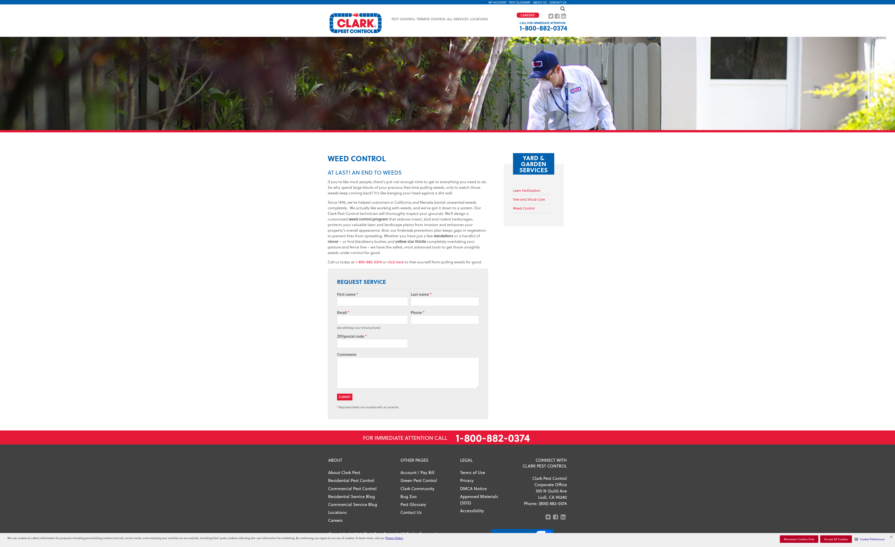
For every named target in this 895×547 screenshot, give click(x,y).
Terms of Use (472, 472)
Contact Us (557, 2)
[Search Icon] (447, 8)
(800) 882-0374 (553, 503)
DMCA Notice (473, 488)
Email (343, 312)
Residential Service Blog (351, 496)
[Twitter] (551, 16)
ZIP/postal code (352, 336)
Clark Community (417, 488)
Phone (418, 312)
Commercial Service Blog (352, 504)
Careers (335, 520)
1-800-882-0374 (543, 28)
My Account (497, 2)
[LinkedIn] (564, 16)
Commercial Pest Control (352, 488)
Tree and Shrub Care (529, 199)
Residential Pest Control (351, 480)
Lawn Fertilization (526, 190)
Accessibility (472, 510)
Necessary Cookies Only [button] (799, 539)
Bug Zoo (408, 496)
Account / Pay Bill (417, 472)
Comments (347, 354)
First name (347, 294)
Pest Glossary (519, 2)
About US (540, 2)
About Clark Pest (344, 472)
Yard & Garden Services (533, 163)
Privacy (467, 480)
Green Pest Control (418, 480)
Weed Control (524, 208)
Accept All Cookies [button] (836, 539)
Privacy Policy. (394, 538)
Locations (479, 19)
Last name (421, 294)
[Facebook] (558, 16)
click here (395, 262)
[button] (870, 539)
